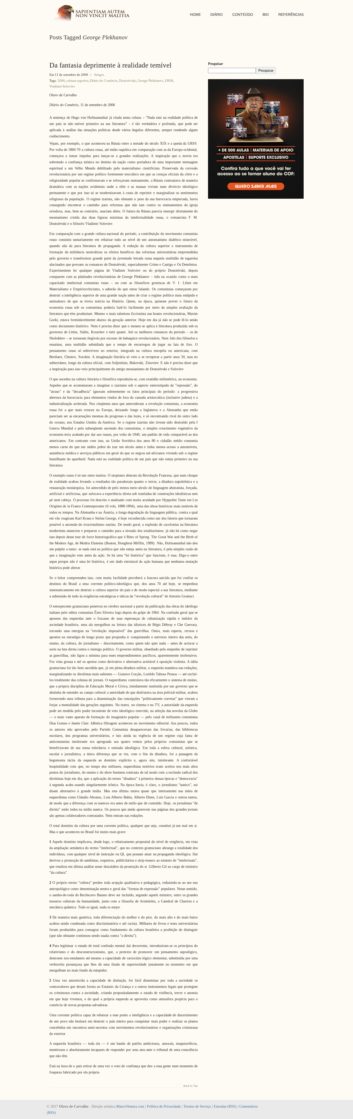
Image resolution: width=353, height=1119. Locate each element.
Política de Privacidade (164, 1106)
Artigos (99, 75)
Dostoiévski (127, 81)
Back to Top (190, 1086)
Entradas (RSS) (225, 1106)
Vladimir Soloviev (62, 86)
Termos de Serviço (197, 1106)
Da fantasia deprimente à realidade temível (110, 65)
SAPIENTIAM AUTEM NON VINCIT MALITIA (93, 14)
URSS (169, 81)
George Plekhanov (150, 81)
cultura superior (77, 81)
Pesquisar (215, 64)
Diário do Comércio (104, 81)
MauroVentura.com (130, 1106)
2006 (61, 81)
